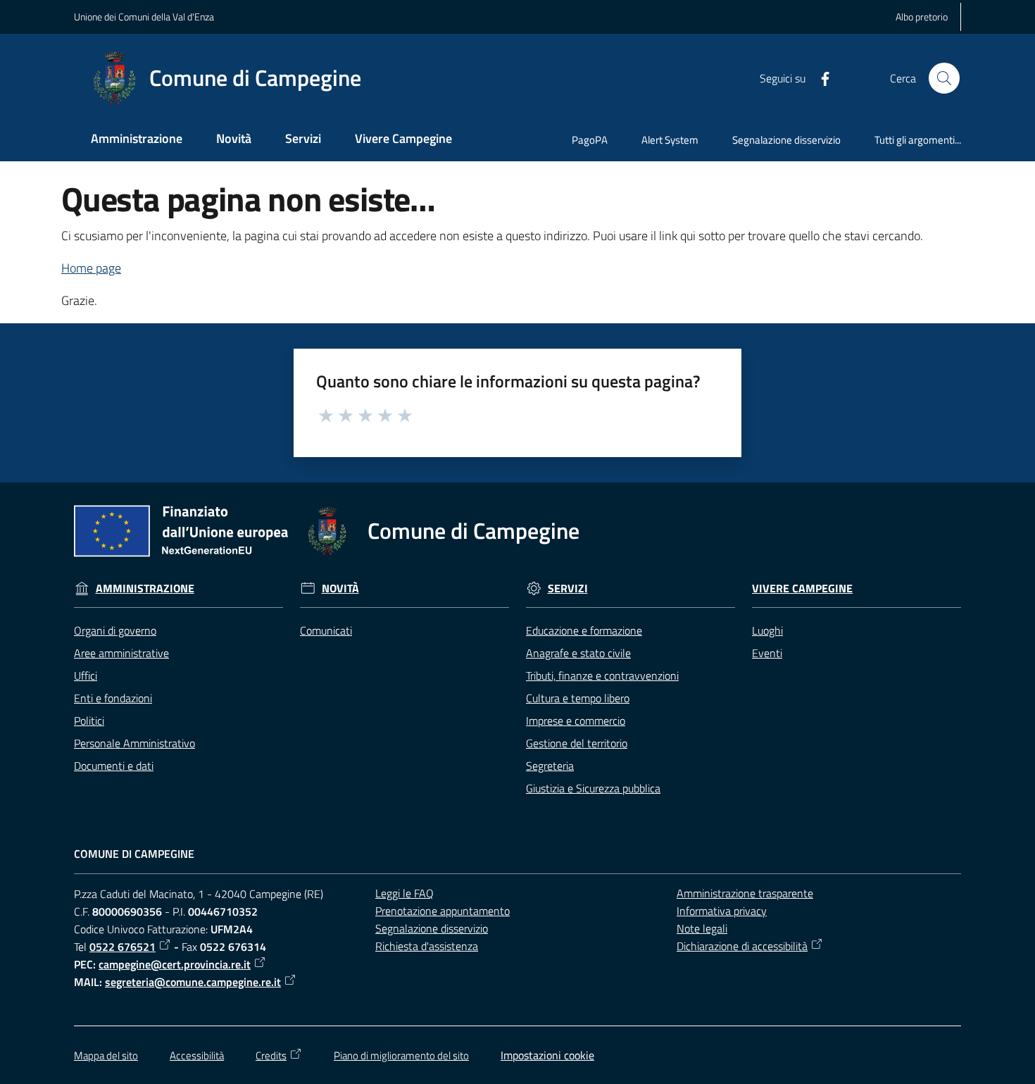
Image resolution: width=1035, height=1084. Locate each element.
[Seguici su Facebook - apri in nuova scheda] (819, 77)
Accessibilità (197, 1055)
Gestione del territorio (576, 743)
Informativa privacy (722, 910)
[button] (944, 78)
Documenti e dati (113, 765)
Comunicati (326, 630)
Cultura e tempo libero (577, 698)
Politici (89, 720)
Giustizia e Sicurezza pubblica (593, 788)
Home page (91, 268)
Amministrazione (145, 588)
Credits (271, 1055)
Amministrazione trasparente (745, 893)
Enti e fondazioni (113, 698)
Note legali (702, 928)
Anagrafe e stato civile (578, 652)
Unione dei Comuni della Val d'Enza (144, 16)
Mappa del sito (106, 1055)
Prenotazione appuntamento (442, 910)
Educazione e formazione (584, 630)
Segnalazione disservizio (431, 928)
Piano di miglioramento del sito (401, 1055)
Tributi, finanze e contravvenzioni (602, 675)
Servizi (568, 588)
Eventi (767, 652)
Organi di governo (115, 630)
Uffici (85, 675)
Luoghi (767, 630)
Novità (340, 588)
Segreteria (550, 765)
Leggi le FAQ (404, 893)
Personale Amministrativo (134, 743)
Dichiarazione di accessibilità (742, 945)
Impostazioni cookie (547, 1055)
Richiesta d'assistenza (426, 945)
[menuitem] (136, 139)
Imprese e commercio (575, 720)
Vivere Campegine (802, 588)
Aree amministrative (121, 652)
